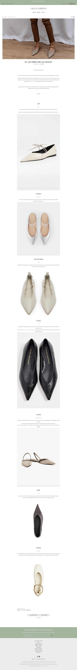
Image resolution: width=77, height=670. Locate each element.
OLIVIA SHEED (33, 665)
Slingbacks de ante (38, 417)
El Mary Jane (38, 196)
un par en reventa (33, 81)
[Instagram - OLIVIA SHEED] (72, 17)
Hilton (38, 493)
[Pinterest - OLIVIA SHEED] (74, 17)
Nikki (39, 106)
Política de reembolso (38, 665)
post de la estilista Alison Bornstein (29, 329)
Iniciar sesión (63, 3)
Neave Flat (38, 550)
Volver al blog (38, 617)
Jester (38, 262)
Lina (38, 323)
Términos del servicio (45, 665)
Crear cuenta (67, 3)
